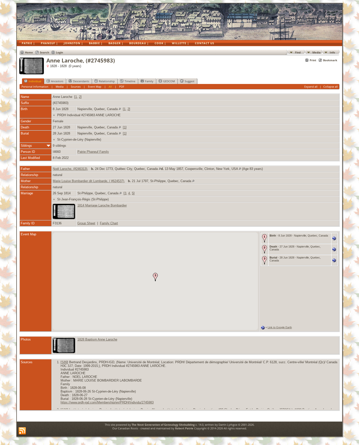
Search (44, 52)
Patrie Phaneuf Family (93, 152)
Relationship (107, 81)
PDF (121, 86)
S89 (64, 362)
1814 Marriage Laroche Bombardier (102, 205)
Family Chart (109, 223)
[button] (155, 277)
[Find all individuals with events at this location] (120, 109)
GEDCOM (169, 81)
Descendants (81, 81)
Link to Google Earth (280, 327)
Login (59, 52)
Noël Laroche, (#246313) (70, 169)
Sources (76, 86)
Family (149, 81)
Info (332, 52)
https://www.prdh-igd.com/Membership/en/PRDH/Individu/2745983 (107, 402)
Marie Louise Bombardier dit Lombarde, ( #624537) (88, 181)
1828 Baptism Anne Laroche (97, 339)
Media (316, 52)
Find (298, 52)
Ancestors (57, 81)
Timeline (130, 81)
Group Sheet (86, 223)
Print (313, 60)
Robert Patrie (183, 428)
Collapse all (330, 86)
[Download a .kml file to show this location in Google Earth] (334, 239)
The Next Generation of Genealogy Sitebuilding (163, 424)
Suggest (189, 81)
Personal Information (34, 86)
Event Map (94, 86)
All (110, 86)
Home (29, 52)
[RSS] (22, 431)
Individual (35, 81)
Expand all (310, 86)
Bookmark (330, 60)
